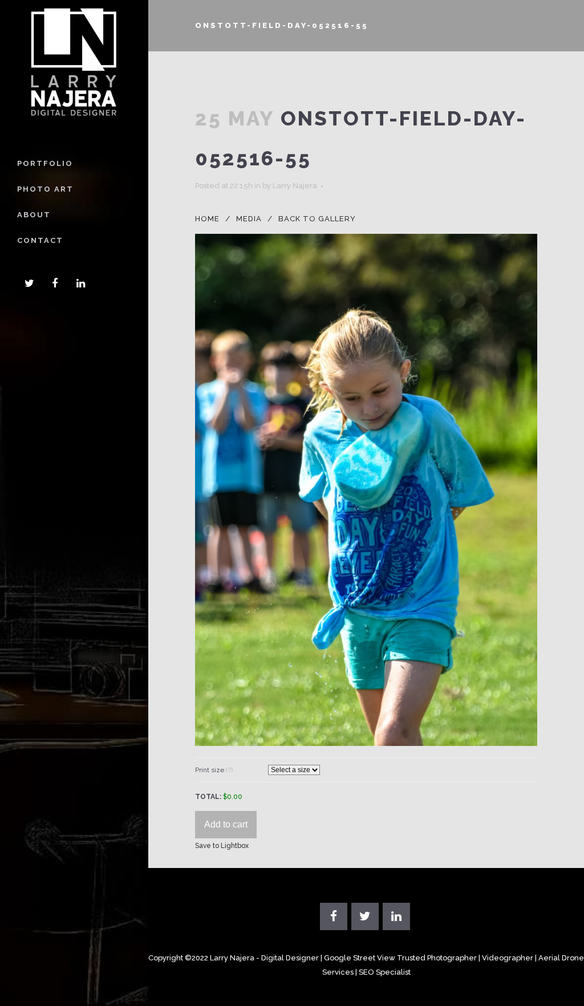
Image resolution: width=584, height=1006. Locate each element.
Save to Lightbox (222, 846)
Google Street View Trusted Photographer (400, 958)
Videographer (507, 958)
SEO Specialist (385, 972)
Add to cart (226, 824)
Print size (214, 770)
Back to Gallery (317, 218)
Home (207, 218)
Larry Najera (295, 185)
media (249, 218)
